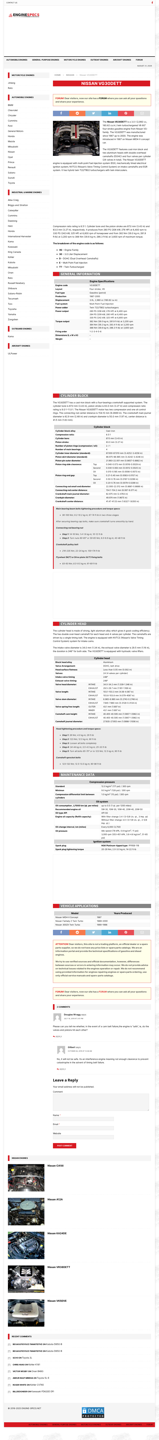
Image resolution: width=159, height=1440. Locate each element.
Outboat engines (99, 60)
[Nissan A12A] (26, 1211)
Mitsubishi (13, 146)
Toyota (11, 183)
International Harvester (19, 236)
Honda (11, 136)
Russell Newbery (16, 283)
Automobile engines (16, 60)
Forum (139, 60)
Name (56, 1115)
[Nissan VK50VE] (26, 1313)
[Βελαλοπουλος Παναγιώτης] (9, 1344)
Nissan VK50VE (57, 1300)
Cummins (12, 120)
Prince (11, 162)
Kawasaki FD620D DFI (42, 1391)
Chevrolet (13, 110)
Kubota (11, 262)
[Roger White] (9, 1384)
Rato (10, 88)
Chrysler (12, 115)
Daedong (12, 220)
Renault (12, 167)
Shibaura (12, 288)
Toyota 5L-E (43, 1378)
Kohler (11, 257)
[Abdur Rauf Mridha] (9, 1378)
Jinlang (11, 83)
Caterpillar (13, 210)
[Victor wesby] (9, 1371)
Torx (10, 304)
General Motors (15, 131)
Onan (10, 272)
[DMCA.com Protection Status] (93, 1416)
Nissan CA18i (56, 1165)
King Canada (14, 252)
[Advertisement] (102, 30)
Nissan (11, 151)
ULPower (12, 353)
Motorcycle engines (75, 60)
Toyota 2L (27, 1357)
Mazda (11, 141)
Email (56, 1124)
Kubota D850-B (54, 1344)
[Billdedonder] (9, 1391)
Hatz (10, 226)
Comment (58, 1091)
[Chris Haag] (9, 1364)
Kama (11, 241)
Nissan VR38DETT (59, 1267)
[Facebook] (152, 2)
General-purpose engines (45, 60)
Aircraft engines (122, 60)
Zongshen (13, 319)
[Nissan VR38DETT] (26, 1279)
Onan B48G (37, 1371)
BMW (10, 105)
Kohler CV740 (37, 1384)
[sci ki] (9, 1357)
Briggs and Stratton (18, 205)
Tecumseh (13, 298)
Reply (59, 1037)
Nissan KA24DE (57, 1233)
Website (57, 1133)
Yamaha (12, 314)
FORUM (103, 98)
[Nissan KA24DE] (26, 1245)
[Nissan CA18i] (26, 1177)
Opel (10, 157)
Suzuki (11, 177)
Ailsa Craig (13, 200)
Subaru (11, 172)
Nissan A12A (55, 1199)
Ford (10, 125)
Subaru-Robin (15, 293)
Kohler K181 (34, 1364)
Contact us (11, 3)
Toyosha (12, 309)
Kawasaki (13, 246)
